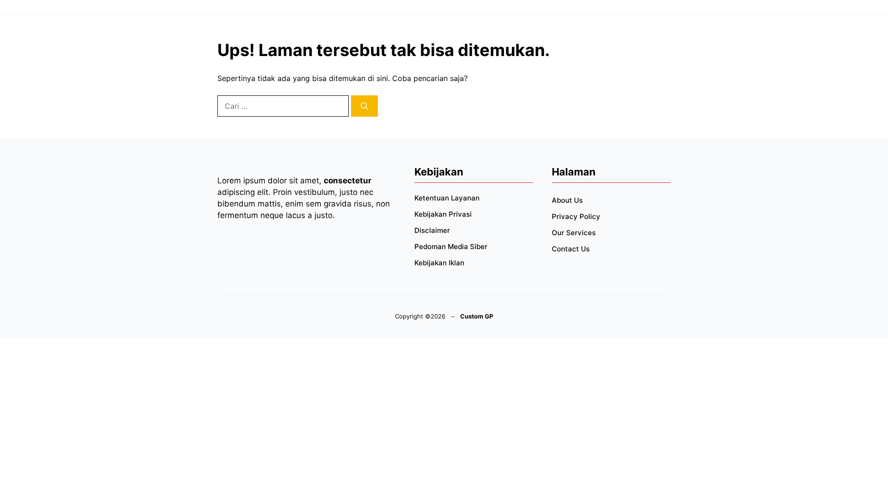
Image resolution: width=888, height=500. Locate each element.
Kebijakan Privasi (443, 214)
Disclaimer (432, 230)
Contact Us (571, 248)
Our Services (574, 232)
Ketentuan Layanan (447, 198)
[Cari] (364, 106)
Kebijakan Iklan (439, 262)
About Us (567, 200)
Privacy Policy (576, 216)
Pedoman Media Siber (450, 246)
